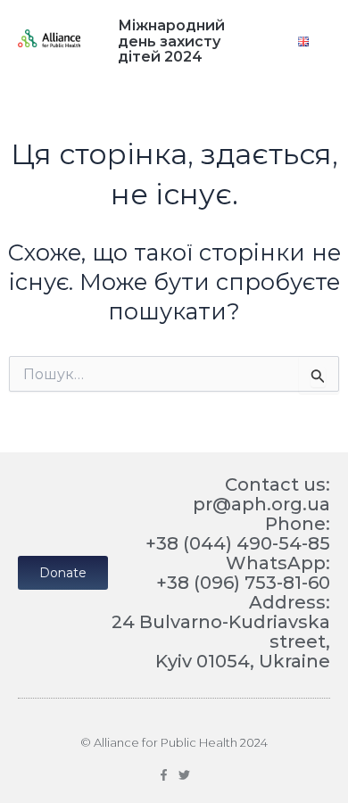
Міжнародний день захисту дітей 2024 (171, 41)
